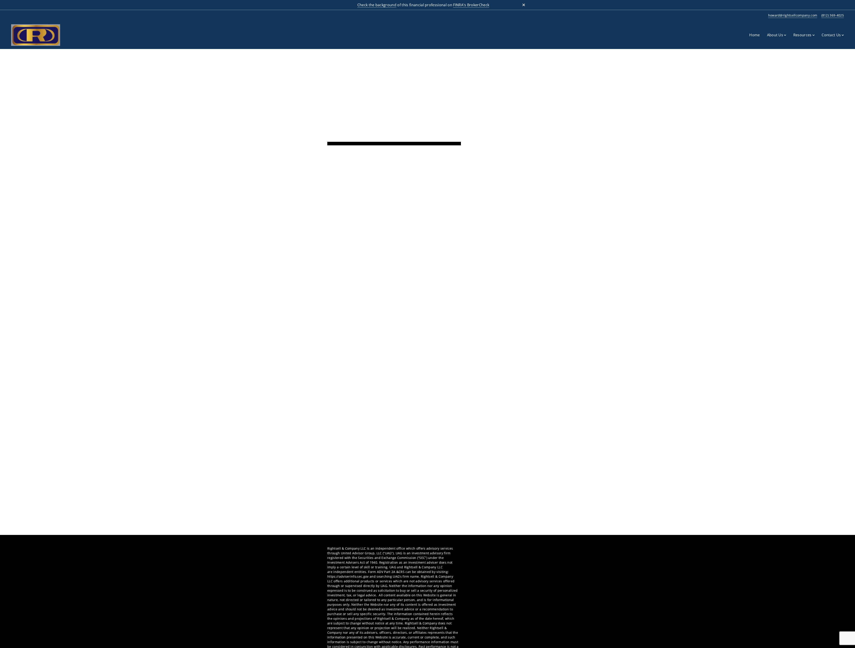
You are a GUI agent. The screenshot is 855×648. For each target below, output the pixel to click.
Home (754, 35)
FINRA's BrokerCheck (471, 4)
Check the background (376, 4)
